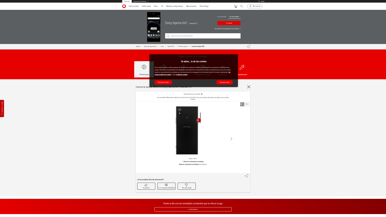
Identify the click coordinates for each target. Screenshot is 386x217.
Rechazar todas (163, 82)
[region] (193, 70)
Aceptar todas (224, 82)
